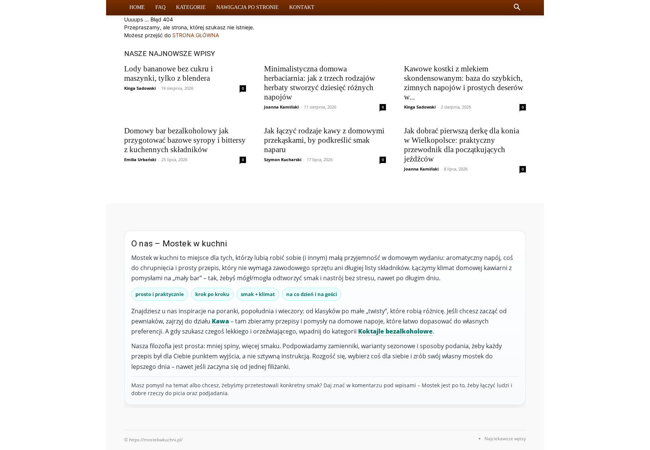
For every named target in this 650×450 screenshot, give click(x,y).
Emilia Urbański (140, 159)
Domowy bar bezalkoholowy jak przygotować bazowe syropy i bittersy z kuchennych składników (185, 140)
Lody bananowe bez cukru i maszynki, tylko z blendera (168, 73)
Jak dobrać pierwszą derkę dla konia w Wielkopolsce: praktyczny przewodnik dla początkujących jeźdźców (461, 144)
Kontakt (301, 7)
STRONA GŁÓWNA (195, 35)
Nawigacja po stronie (247, 7)
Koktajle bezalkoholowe (395, 331)
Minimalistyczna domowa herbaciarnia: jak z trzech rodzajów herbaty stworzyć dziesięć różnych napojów (319, 82)
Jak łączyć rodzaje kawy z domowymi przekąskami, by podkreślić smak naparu (324, 140)
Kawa (220, 321)
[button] (517, 8)
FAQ (160, 7)
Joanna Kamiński (281, 107)
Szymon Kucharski (282, 159)
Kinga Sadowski (140, 88)
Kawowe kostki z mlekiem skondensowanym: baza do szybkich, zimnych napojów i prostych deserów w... (463, 82)
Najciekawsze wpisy (505, 438)
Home (137, 7)
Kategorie (191, 7)
